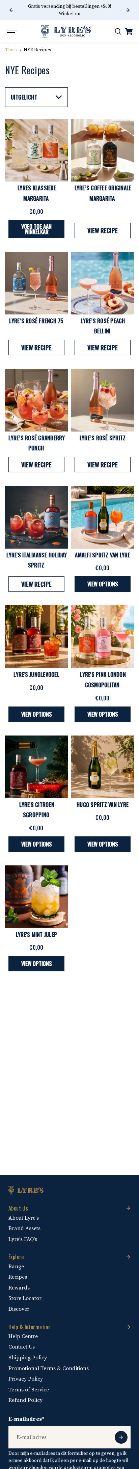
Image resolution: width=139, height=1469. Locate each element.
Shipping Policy (27, 1357)
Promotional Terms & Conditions (48, 1368)
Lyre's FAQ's (22, 1239)
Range (16, 1266)
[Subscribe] (121, 1437)
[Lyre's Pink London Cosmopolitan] (102, 636)
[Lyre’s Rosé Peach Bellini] (102, 283)
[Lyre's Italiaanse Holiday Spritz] (36, 517)
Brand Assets (24, 1228)
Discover (18, 1309)
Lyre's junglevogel (36, 674)
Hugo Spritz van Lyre (103, 805)
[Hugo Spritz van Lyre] (102, 767)
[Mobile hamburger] (12, 31)
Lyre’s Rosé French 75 (36, 321)
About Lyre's (23, 1218)
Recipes (17, 1277)
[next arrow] (128, 10)
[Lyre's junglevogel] (36, 636)
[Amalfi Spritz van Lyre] (102, 517)
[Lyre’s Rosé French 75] (36, 283)
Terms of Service (28, 1389)
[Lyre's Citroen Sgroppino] (36, 767)
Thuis (11, 50)
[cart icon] (128, 31)
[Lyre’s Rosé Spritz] (102, 400)
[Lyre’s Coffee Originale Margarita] (102, 150)
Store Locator (24, 1298)
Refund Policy (25, 1400)
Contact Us (21, 1346)
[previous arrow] (11, 10)
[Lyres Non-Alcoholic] (66, 31)
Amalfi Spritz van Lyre (102, 555)
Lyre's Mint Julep (36, 935)
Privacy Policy (25, 1379)
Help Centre (23, 1336)
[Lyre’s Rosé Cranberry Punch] (36, 400)
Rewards (19, 1287)
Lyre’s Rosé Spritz (103, 438)
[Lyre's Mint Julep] (36, 896)
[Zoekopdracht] (117, 31)
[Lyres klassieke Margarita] (36, 150)
